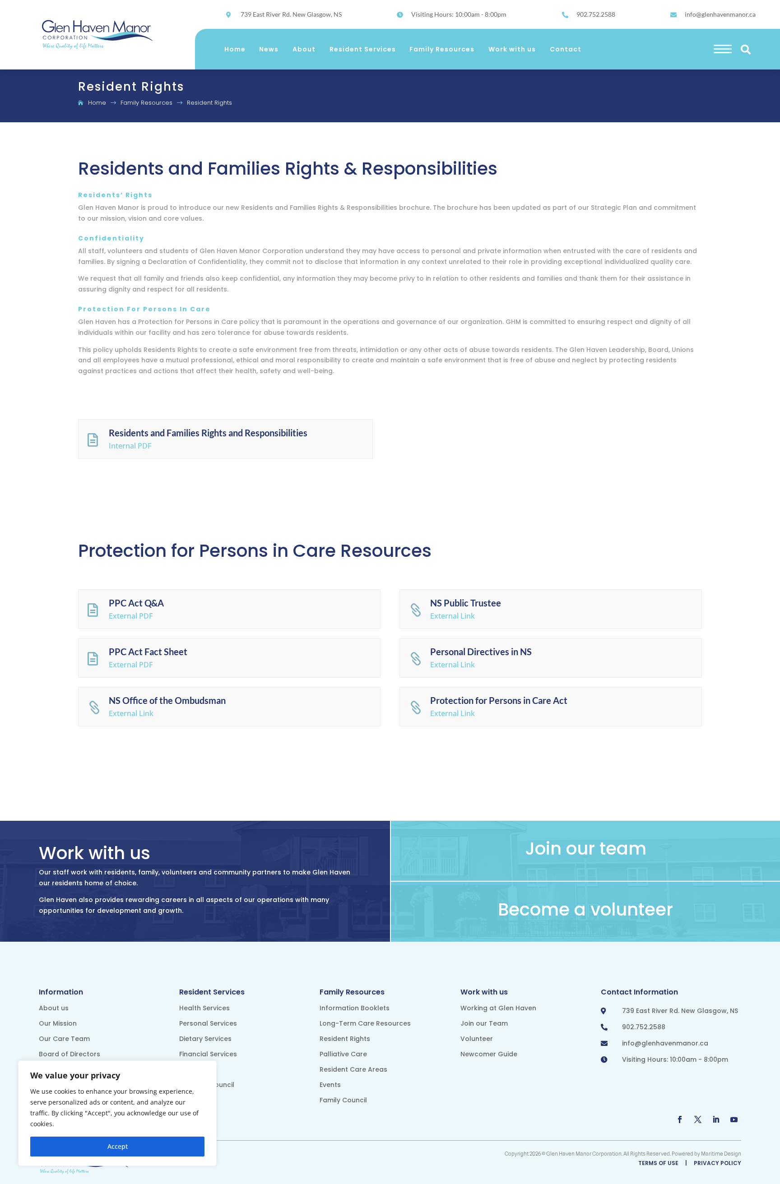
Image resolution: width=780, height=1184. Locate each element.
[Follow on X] (698, 1119)
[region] (117, 1113)
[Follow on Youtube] (734, 1119)
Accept (117, 1146)
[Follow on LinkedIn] (716, 1119)
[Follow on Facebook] (680, 1119)
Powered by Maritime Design (706, 1153)
